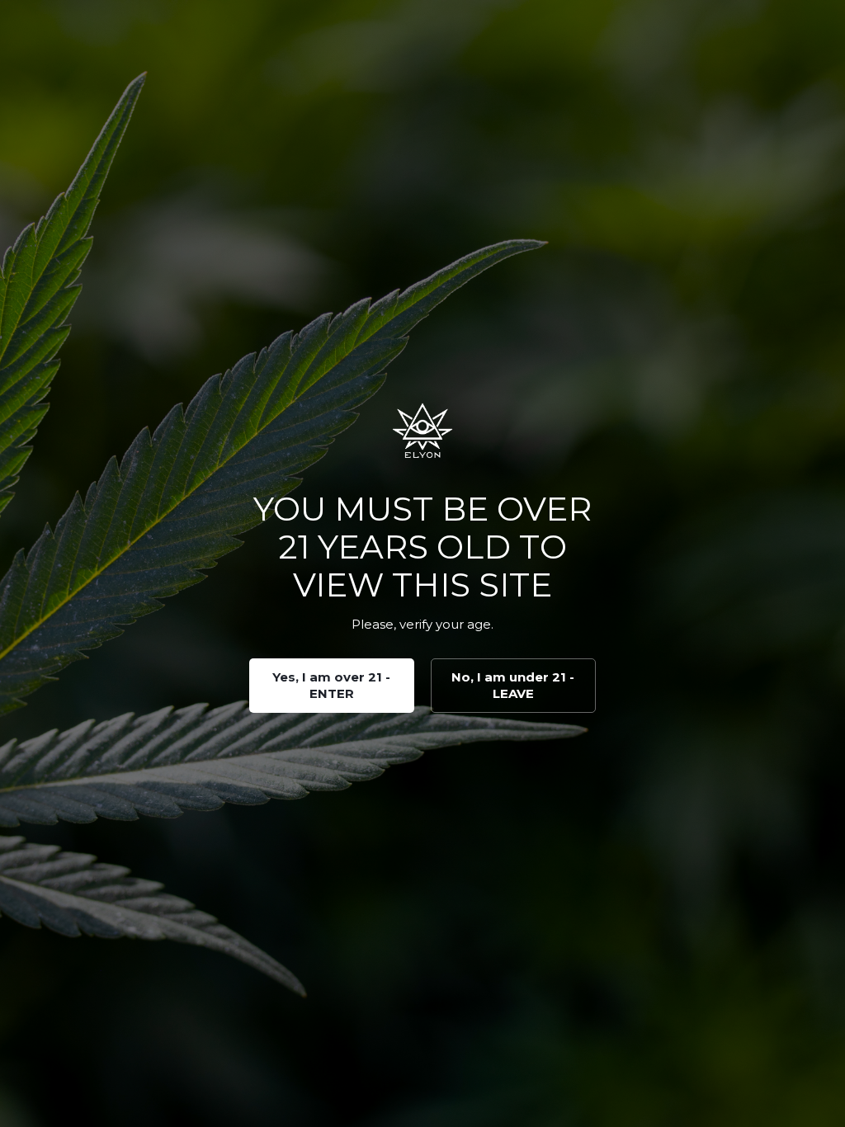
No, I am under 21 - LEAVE (512, 685)
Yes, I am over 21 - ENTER (331, 685)
